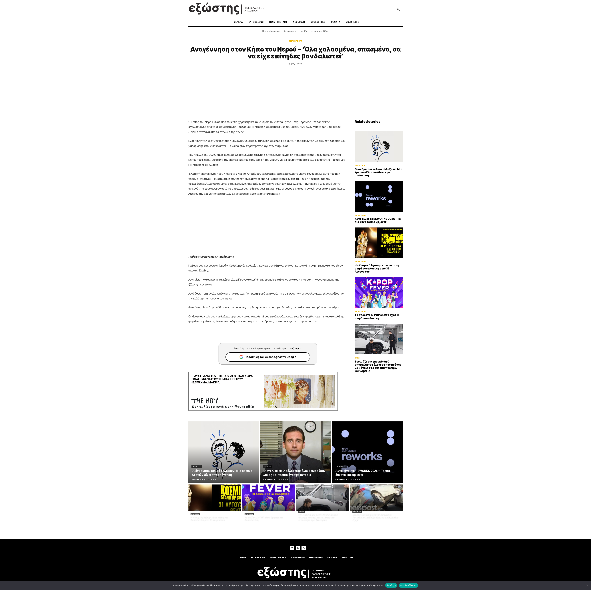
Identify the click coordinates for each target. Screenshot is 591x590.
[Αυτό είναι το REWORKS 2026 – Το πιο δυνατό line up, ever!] (379, 196)
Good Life (360, 165)
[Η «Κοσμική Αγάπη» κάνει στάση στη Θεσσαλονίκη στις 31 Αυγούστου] (379, 242)
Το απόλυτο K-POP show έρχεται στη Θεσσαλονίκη (377, 316)
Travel (358, 358)
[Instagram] (298, 548)
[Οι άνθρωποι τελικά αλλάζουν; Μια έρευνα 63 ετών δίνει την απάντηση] (379, 146)
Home (265, 31)
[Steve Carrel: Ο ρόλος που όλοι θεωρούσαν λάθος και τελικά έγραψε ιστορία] (295, 452)
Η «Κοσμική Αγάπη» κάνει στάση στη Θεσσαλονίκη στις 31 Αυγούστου (377, 268)
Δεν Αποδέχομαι (408, 585)
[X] (304, 548)
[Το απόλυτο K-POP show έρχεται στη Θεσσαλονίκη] (379, 292)
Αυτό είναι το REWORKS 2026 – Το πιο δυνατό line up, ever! (378, 220)
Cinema (267, 466)
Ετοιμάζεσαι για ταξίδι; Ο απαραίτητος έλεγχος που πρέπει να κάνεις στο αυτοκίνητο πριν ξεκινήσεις (378, 366)
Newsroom (276, 31)
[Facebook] (292, 548)
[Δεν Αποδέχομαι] (587, 585)
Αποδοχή (391, 585)
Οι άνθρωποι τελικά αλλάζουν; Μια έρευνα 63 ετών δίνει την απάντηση (378, 172)
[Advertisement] (295, 96)
